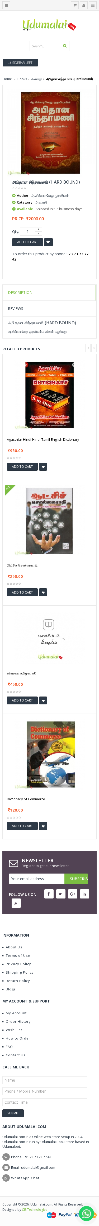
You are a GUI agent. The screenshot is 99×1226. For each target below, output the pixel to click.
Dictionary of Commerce (26, 799)
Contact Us (16, 1055)
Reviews (15, 308)
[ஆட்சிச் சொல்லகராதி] (49, 520)
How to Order (18, 1038)
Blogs (11, 989)
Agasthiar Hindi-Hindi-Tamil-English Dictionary (43, 439)
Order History (18, 1021)
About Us (14, 947)
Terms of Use (18, 955)
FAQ (9, 1046)
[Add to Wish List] (43, 467)
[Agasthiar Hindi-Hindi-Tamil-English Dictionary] (49, 394)
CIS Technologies (34, 1209)
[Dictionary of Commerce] (49, 753)
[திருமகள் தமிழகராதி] (49, 637)
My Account (16, 1013)
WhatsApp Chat (25, 1178)
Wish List (14, 1029)
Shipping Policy (20, 972)
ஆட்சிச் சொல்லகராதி (22, 565)
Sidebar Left (21, 62)
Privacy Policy (18, 964)
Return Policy (18, 980)
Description (20, 292)
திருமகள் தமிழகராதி (21, 673)
